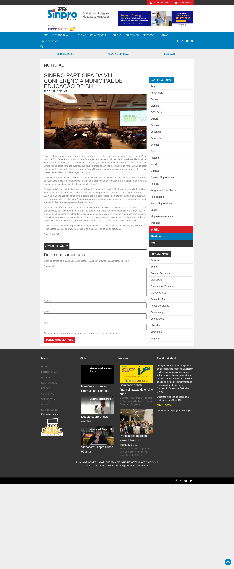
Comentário (50, 266)
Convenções (98, 35)
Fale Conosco (50, 41)
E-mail (47, 312)
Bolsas (117, 35)
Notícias (81, 35)
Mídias (164, 35)
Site (46, 323)
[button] (122, 19)
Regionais (169, 54)
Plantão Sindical (118, 54)
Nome (47, 301)
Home (45, 35)
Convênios (132, 35)
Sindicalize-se (65, 54)
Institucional (60, 35)
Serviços (148, 35)
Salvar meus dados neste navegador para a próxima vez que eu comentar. (81, 334)
